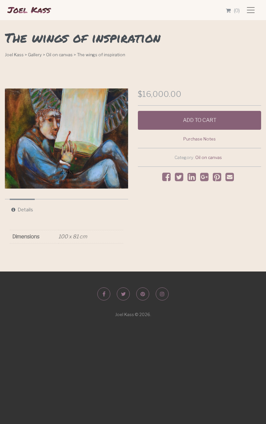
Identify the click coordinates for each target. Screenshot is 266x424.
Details (25, 210)
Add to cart (199, 120)
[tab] (22, 209)
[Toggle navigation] (251, 10)
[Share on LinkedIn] (193, 179)
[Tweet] (181, 179)
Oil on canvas (208, 157)
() (237, 10)
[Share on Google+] (206, 179)
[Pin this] (218, 179)
